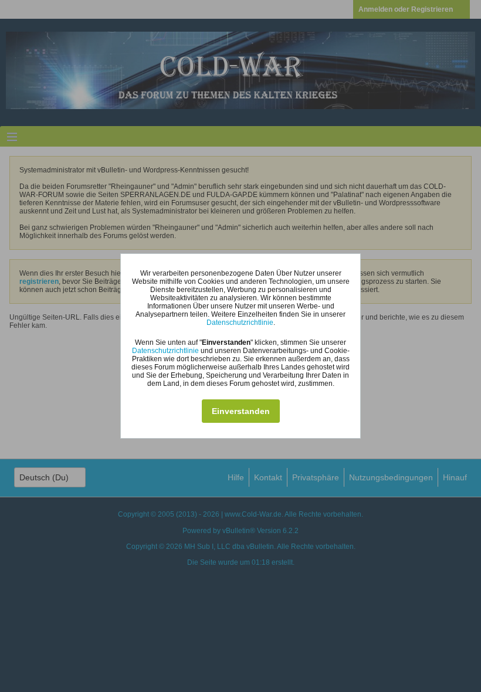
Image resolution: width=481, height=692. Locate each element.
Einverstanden (241, 411)
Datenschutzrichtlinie (239, 322)
